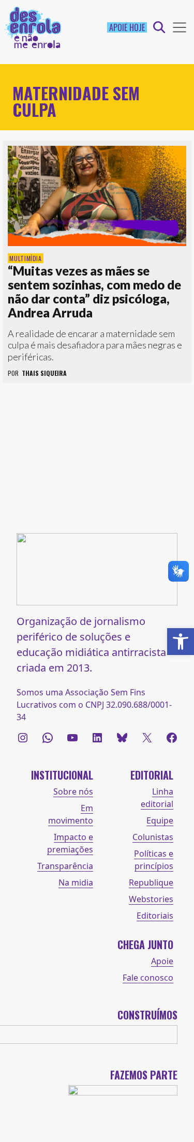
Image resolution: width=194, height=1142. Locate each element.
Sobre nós (73, 791)
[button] (180, 641)
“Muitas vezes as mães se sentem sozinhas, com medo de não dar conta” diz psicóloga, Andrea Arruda (94, 291)
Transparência (65, 866)
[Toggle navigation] (179, 27)
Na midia (75, 882)
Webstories (151, 899)
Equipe (159, 820)
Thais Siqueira (44, 373)
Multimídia (25, 258)
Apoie (162, 961)
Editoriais (155, 915)
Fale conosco (148, 977)
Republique (151, 882)
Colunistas (152, 837)
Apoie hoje (127, 27)
